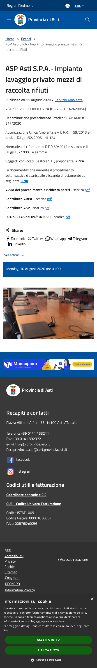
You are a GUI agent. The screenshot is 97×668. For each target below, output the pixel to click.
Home (9, 38)
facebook (23, 459)
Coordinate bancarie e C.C (26, 494)
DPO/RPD (12, 583)
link (5, 630)
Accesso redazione (74, 559)
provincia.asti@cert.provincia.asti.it (40, 449)
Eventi (26, 38)
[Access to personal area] (67, 5)
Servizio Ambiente (69, 100)
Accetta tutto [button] (48, 640)
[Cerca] (87, 19)
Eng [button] (78, 5)
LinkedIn (19, 244)
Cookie (10, 566)
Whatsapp (58, 238)
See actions (12, 254)
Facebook (18, 238)
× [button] (92, 599)
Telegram (80, 238)
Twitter (37, 238)
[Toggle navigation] (9, 19)
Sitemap (11, 572)
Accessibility (14, 556)
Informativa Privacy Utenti (20, 592)
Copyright (12, 577)
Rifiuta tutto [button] (48, 650)
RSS (8, 550)
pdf (87, 189)
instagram (23, 471)
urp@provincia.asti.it (34, 444)
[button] (48, 660)
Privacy (10, 561)
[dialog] (48, 631)
